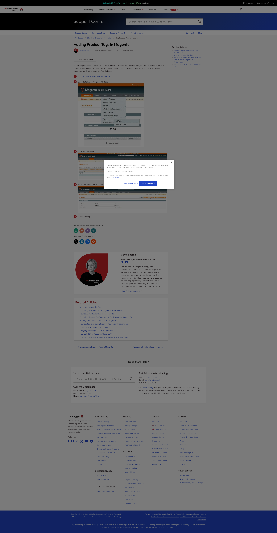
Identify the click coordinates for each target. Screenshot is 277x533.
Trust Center (114, 177)
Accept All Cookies (147, 183)
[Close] (171, 162)
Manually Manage (131, 183)
